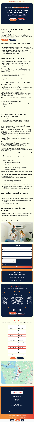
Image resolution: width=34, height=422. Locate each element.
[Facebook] (17, 394)
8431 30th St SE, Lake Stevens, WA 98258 (17, 405)
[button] (22, 420)
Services (9, 7)
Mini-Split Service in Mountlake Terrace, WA (17, 280)
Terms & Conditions (14, 417)
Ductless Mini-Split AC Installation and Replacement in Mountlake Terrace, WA (17, 276)
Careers (10, 411)
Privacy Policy (9, 417)
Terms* (8, 264)
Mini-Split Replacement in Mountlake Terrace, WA (17, 279)
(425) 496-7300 (17, 400)
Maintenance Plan (17, 407)
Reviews (10, 410)
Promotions (17, 410)
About (11, 407)
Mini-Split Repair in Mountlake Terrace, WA (17, 277)
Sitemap (25, 417)
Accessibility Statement (20, 417)
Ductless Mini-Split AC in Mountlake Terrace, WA (17, 274)
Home (6, 7)
